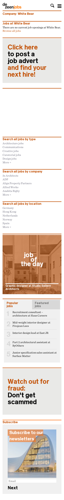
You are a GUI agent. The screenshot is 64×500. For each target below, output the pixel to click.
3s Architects (10, 175)
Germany (8, 208)
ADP (5, 179)
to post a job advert (27, 61)
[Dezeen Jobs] (12, 8)
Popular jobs (12, 304)
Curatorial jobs (12, 155)
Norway (7, 219)
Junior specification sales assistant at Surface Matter (34, 354)
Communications (13, 147)
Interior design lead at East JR (30, 332)
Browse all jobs (12, 30)
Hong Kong (9, 211)
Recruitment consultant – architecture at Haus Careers (29, 314)
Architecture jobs (13, 143)
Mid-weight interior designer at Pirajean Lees (31, 324)
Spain (6, 223)
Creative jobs (11, 151)
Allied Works (10, 187)
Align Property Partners (17, 183)
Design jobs (10, 158)
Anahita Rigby (11, 191)
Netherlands (10, 215)
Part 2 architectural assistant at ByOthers (31, 344)
